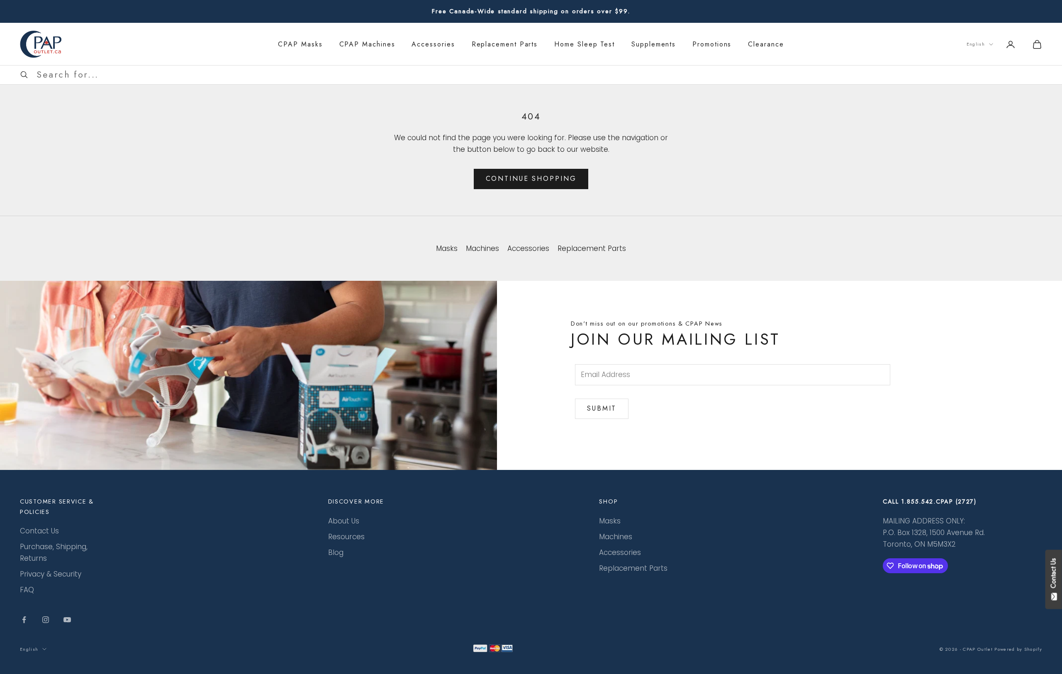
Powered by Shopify (1018, 649)
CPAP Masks (300, 44)
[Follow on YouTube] (67, 620)
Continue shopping (531, 178)
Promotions (711, 44)
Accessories (433, 44)
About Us (343, 521)
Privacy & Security (50, 574)
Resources (346, 537)
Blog (335, 552)
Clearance (766, 44)
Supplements (653, 44)
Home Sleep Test (584, 44)
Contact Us (39, 531)
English (976, 44)
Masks (610, 521)
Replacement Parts (505, 44)
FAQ (27, 590)
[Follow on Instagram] (45, 620)
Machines (615, 537)
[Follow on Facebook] (24, 620)
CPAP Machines (367, 44)
